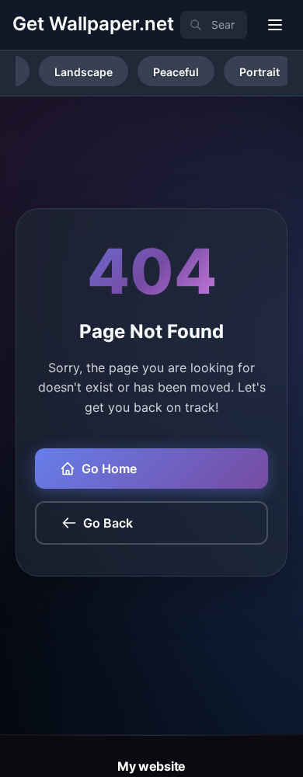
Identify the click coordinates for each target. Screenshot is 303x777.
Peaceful (176, 71)
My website (151, 766)
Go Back (108, 523)
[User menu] (275, 24)
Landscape (83, 71)
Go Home (109, 468)
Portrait (259, 71)
